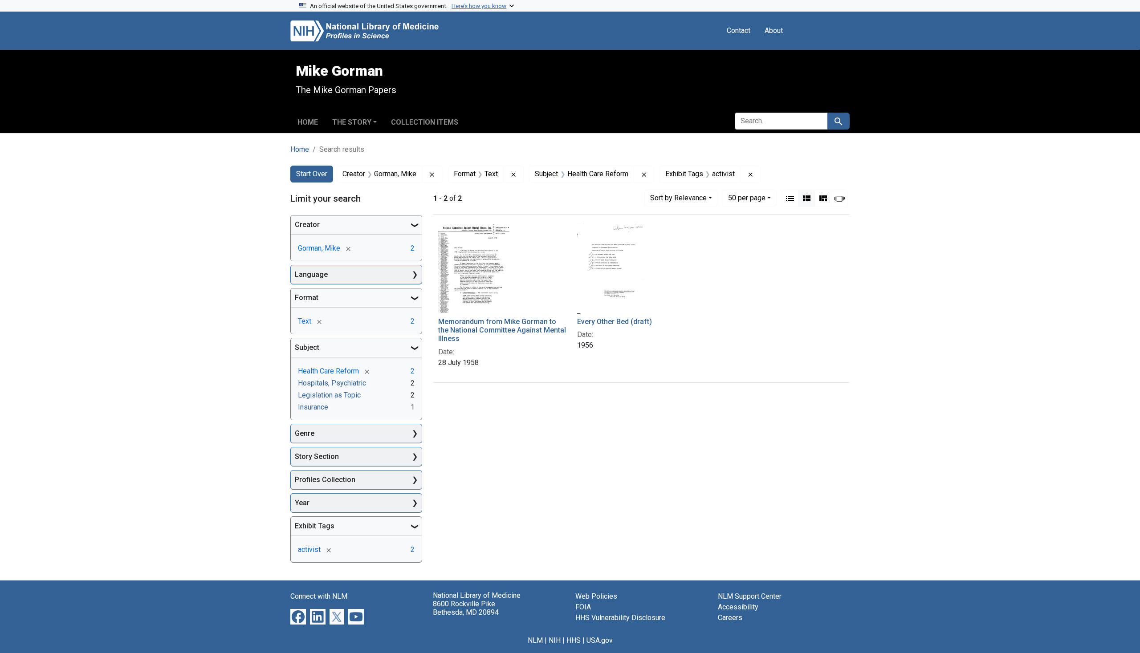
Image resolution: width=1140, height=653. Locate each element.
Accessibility (738, 607)
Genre (304, 433)
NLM (535, 640)
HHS (573, 640)
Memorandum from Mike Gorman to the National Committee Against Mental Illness (502, 330)
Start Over (311, 174)
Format (306, 297)
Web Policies (596, 596)
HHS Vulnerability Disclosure (620, 617)
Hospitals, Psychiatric (332, 383)
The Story (351, 122)
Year (302, 503)
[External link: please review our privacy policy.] (298, 616)
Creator (307, 224)
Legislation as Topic (329, 395)
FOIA (583, 607)
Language (311, 274)
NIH (555, 640)
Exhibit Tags (314, 526)
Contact (738, 30)
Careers (730, 617)
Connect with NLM (318, 596)
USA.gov (599, 640)
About (774, 30)
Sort (678, 198)
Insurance (313, 407)
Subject (307, 347)
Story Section (317, 456)
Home (307, 122)
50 (746, 197)
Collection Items (424, 122)
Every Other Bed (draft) (614, 321)
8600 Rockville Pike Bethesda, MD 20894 (466, 608)
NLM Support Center (750, 596)
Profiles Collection (325, 479)
